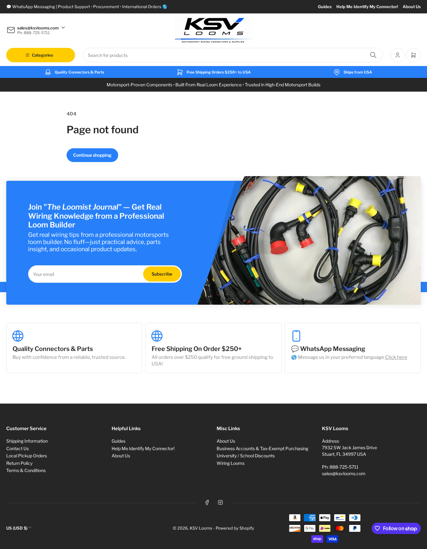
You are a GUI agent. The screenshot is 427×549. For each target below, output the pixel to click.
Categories (42, 55)
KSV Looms (201, 528)
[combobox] (233, 55)
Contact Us (17, 448)
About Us (412, 6)
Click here (396, 357)
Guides (325, 6)
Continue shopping (92, 155)
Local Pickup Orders (26, 455)
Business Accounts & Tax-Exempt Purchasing (262, 448)
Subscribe (162, 274)
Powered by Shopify (235, 528)
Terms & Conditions (26, 470)
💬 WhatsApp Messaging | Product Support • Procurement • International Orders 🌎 (86, 6)
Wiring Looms (230, 463)
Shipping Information (27, 441)
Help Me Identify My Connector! (367, 6)
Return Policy (19, 463)
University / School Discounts (246, 455)
